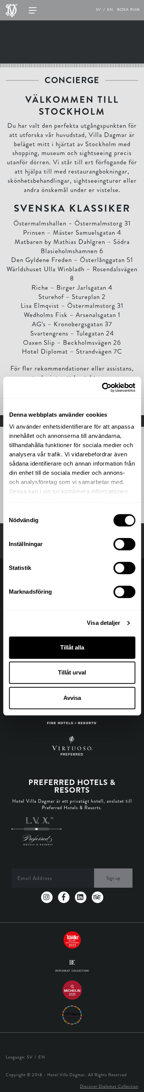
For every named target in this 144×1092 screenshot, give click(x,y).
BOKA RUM (128, 9)
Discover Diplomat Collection (109, 1086)
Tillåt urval (72, 672)
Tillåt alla (72, 647)
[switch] (124, 544)
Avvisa (72, 698)
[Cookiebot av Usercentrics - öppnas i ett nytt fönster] (102, 387)
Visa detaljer (103, 622)
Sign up (113, 878)
